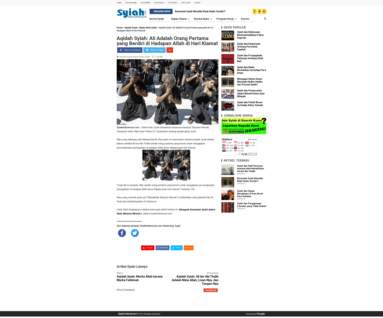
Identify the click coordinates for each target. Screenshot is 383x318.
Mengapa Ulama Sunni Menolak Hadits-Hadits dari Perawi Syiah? (250, 81)
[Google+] (170, 50)
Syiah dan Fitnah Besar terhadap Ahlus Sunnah (250, 104)
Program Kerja (225, 18)
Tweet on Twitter (157, 50)
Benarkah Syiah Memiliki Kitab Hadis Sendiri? (200, 11)
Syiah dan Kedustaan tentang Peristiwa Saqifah (248, 46)
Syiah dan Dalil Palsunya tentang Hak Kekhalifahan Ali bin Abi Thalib (250, 169)
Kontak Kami (131, 3)
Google (149, 248)
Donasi (197, 3)
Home (119, 3)
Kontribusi (159, 3)
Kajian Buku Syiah (141, 57)
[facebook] (255, 11)
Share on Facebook (132, 50)
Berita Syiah (157, 18)
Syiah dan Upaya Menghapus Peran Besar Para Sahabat (250, 194)
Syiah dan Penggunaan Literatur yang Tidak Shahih (251, 205)
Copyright (172, 3)
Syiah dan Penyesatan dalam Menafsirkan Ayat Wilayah (251, 93)
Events (245, 18)
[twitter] (259, 11)
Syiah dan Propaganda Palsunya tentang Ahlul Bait (250, 58)
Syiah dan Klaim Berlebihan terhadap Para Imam (251, 70)
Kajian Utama (179, 18)
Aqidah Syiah (126, 57)
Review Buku (201, 18)
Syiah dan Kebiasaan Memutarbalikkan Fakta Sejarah (250, 35)
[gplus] (264, 11)
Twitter (178, 248)
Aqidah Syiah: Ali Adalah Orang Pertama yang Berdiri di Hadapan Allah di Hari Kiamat (167, 40)
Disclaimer (145, 3)
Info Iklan (185, 3)
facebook (210, 290)
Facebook (163, 248)
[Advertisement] (243, 260)
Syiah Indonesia (127, 313)
